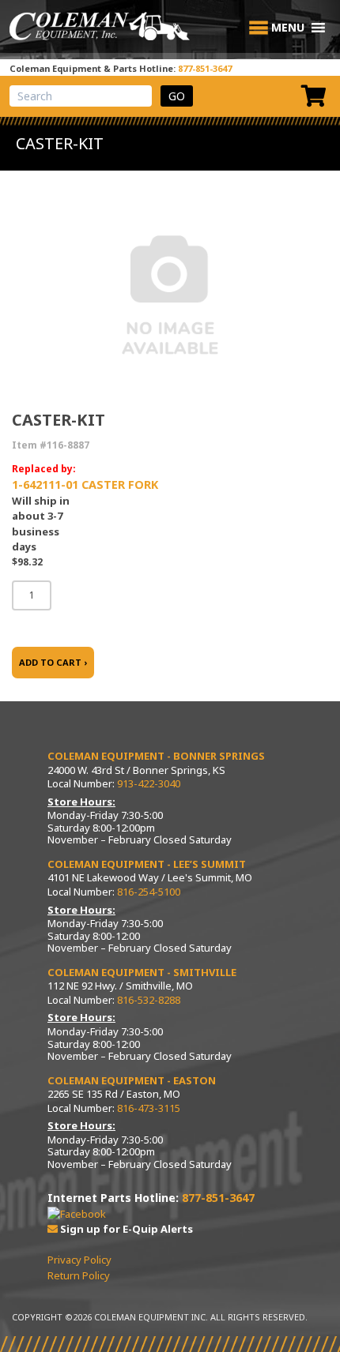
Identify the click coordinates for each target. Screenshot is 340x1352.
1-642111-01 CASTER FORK (85, 484)
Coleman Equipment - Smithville (141, 972)
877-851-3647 (205, 68)
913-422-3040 (148, 783)
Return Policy (78, 1275)
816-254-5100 (148, 891)
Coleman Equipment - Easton (131, 1080)
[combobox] (80, 96)
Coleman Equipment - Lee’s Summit (146, 864)
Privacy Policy (79, 1259)
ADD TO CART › (53, 662)
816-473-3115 (148, 1108)
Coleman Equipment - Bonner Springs (156, 756)
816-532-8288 (148, 1000)
